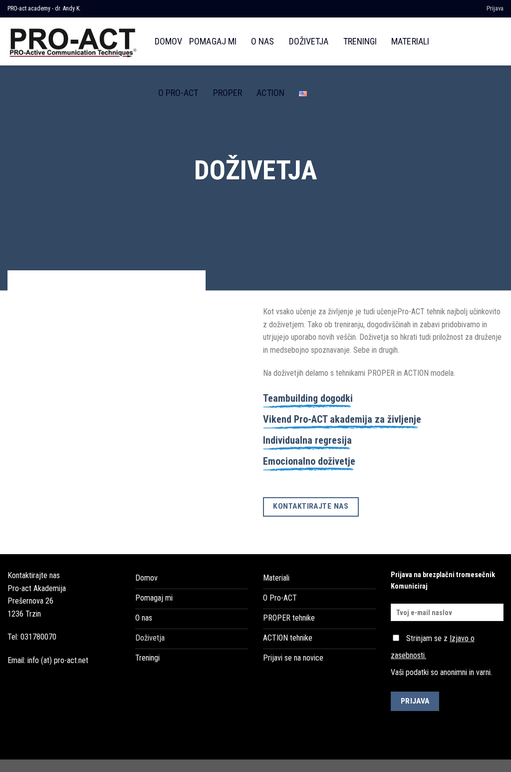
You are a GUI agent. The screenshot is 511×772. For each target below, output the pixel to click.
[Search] (498, 41)
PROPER (227, 92)
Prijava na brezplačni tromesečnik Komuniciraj (443, 581)
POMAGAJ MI (213, 41)
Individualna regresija (307, 440)
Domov (168, 41)
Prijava (495, 8)
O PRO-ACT (178, 92)
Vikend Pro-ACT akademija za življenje (342, 419)
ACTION (270, 92)
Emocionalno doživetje (309, 461)
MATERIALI (410, 41)
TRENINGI (360, 41)
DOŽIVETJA (309, 41)
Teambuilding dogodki (308, 398)
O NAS (262, 41)
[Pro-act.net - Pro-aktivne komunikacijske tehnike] (73, 41)
